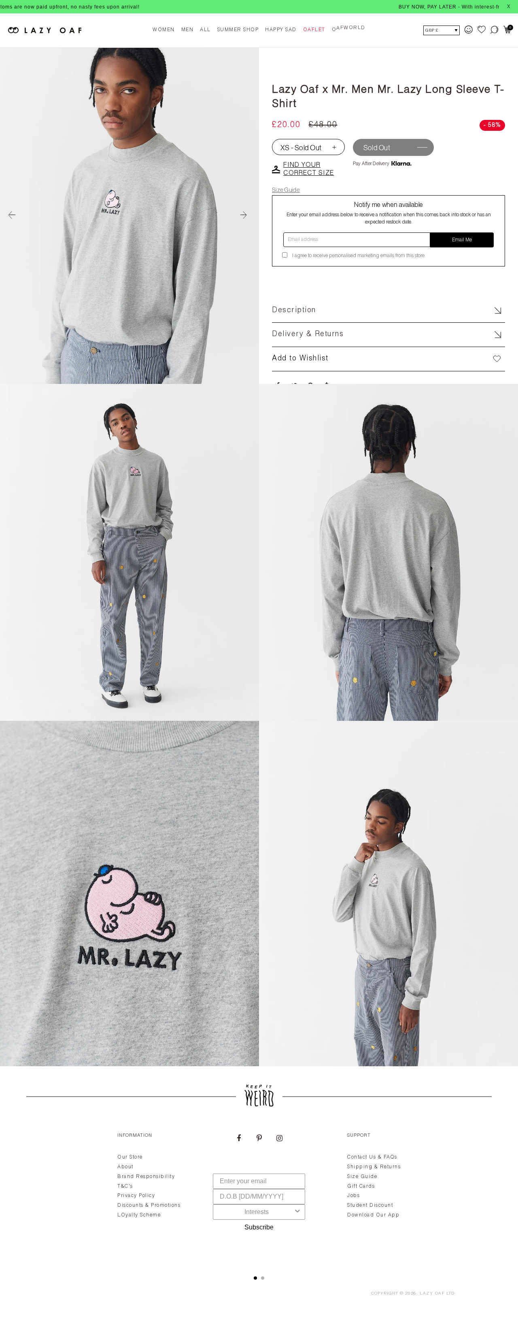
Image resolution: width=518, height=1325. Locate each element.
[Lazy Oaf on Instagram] (279, 1139)
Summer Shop (238, 30)
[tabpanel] (259, 1194)
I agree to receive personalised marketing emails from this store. (359, 255)
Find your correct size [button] (308, 169)
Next (247, 215)
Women (164, 30)
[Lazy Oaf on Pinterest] (259, 1139)
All (205, 30)
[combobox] (256, 1212)
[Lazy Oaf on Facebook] (239, 1139)
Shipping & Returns (374, 1167)
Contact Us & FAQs (372, 1157)
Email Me (462, 240)
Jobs (353, 1195)
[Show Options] (297, 1212)
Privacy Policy (136, 1195)
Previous (12, 215)
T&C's (125, 1186)
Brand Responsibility (146, 1176)
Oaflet (314, 30)
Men (187, 30)
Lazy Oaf (432, 1294)
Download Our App (373, 1215)
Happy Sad (281, 30)
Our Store (130, 1157)
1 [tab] (255, 1278)
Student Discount (370, 1205)
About (125, 1167)
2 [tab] (262, 1278)
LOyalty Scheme (139, 1215)
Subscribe (259, 1227)
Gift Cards (361, 1186)
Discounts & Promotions (148, 1205)
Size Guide (286, 190)
